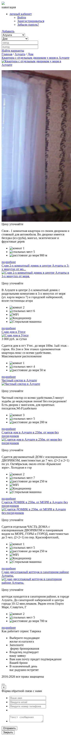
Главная (7, 54)
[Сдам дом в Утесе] (15, 335)
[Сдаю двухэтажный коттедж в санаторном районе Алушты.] (35, 582)
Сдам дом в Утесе (13, 331)
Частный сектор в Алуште (19, 380)
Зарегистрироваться (30, 21)
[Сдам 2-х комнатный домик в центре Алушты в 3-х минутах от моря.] (35, 276)
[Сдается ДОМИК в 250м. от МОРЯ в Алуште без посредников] (35, 513)
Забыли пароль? (28, 24)
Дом (30, 54)
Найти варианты (13, 50)
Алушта (20, 54)
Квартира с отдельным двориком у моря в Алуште (35, 57)
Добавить (8, 31)
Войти (21, 17)
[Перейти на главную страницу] (3, 3)
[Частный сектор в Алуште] (21, 384)
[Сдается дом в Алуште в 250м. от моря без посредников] (35, 443)
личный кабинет (20, 14)
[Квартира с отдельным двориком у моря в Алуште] (35, 64)
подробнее (9, 262)
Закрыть (8, 732)
